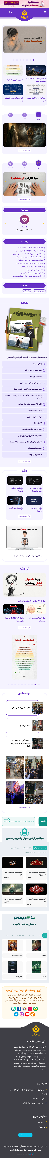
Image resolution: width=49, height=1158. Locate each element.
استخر (44, 977)
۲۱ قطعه (29, 878)
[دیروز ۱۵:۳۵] (13, 70)
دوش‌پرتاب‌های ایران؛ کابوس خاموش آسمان (27, 389)
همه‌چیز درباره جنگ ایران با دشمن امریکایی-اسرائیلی (27, 357)
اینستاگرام (21, 1014)
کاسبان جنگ (38, 423)
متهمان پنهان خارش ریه (35, 269)
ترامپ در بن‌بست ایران (34, 416)
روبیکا (24, 1009)
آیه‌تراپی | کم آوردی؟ (17, 490)
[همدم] (24, 219)
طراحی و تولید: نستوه (23, 1154)
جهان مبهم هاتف (17, 955)
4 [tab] (23, 60)
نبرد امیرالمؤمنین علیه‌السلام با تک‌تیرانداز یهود (36, 80)
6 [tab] (17, 60)
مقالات (24, 303)
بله (13, 1009)
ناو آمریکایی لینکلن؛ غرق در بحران (31, 383)
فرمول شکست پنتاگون (34, 448)
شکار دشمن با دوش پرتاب (33, 370)
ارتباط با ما (41, 1122)
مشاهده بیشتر (23, 151)
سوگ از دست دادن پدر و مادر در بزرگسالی (30, 260)
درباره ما (42, 1127)
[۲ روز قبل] (36, 70)
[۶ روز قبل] (34, 500)
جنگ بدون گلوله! (14, 508)
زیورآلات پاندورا (26, 291)
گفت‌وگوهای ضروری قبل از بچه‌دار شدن (30, 247)
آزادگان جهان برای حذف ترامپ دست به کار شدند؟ (26, 442)
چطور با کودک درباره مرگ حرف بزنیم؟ (26, 555)
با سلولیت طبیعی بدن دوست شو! (37, 619)
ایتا (32, 1014)
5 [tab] (20, 60)
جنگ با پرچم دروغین (35, 454)
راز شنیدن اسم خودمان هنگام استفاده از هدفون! (27, 276)
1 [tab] (33, 60)
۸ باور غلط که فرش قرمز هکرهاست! (14, 619)
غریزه (44, 955)
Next (5, 40)
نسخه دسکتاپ (25, 1134)
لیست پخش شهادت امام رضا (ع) (13, 873)
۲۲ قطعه (6, 902)
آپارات (30, 1009)
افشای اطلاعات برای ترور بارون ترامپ (30, 435)
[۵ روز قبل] (34, 480)
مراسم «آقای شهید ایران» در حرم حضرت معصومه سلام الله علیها (21, 743)
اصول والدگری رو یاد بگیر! (15, 80)
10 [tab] (8, 684)
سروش (19, 1009)
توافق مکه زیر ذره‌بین (35, 410)
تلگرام (16, 1014)
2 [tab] (30, 60)
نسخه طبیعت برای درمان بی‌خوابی (32, 266)
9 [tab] (12, 684)
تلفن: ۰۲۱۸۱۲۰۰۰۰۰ (38, 1098)
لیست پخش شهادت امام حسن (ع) (37, 900)
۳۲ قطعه (6, 878)
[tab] (39, 117)
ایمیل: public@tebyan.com (33, 1103)
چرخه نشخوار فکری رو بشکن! (30, 601)
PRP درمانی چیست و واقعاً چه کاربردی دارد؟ (29, 250)
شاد (35, 1009)
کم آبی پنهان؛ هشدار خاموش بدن (14, 99)
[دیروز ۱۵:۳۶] (24, 39)
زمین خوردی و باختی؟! (36, 510)
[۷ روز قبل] (13, 609)
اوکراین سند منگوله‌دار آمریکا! (32, 429)
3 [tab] (27, 60)
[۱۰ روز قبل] (24, 135)
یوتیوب (27, 1014)
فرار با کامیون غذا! (36, 376)
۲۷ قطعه (30, 904)
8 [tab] (15, 684)
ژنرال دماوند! (37, 364)
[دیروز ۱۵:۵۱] (36, 89)
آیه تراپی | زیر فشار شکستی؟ (36, 490)
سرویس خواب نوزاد (39, 291)
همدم (24, 227)
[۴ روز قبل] (15, 480)
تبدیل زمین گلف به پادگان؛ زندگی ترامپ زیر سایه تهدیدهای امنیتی (23, 396)
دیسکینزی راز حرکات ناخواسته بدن (36, 99)
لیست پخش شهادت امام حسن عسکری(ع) (37, 873)
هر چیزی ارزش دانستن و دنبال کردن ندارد (29, 263)
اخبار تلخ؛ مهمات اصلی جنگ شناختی (30, 404)
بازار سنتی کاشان (25, 725)
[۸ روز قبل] (24, 537)
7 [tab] (13, 60)
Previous (43, 40)
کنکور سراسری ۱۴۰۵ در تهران (21, 708)
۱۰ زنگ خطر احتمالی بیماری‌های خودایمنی (29, 257)
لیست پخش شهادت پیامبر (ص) (13, 899)
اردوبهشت (19, 977)
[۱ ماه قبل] (24, 184)
